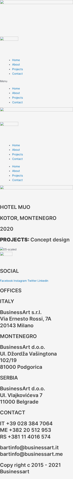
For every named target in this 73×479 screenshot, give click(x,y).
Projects (17, 69)
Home (16, 60)
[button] (36, 81)
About (16, 64)
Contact (17, 73)
